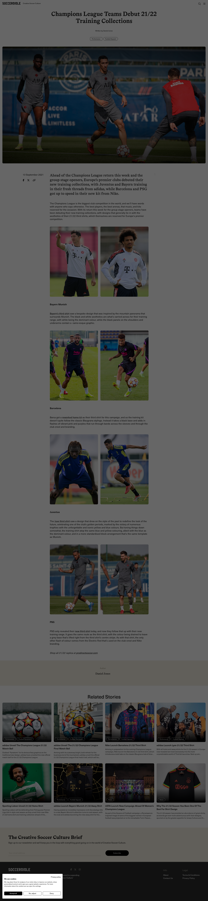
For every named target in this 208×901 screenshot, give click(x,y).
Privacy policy (56, 877)
